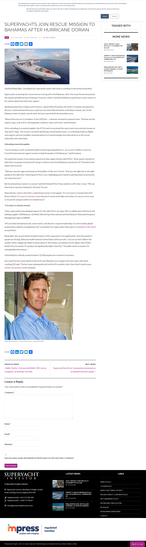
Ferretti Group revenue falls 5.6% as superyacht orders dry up (114, 57)
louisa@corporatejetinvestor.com (20, 505)
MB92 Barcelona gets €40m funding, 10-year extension (113, 69)
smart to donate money (31, 196)
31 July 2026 (71, 508)
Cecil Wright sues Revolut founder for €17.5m (113, 46)
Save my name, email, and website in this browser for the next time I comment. (39, 458)
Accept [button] (105, 16)
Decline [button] (114, 16)
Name (8, 424)
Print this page (50, 37)
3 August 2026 (71, 498)
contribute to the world (86, 227)
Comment (10, 392)
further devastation (13, 268)
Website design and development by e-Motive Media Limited (56, 544)
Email (7, 434)
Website (8, 444)
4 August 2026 (71, 485)
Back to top (137, 544)
